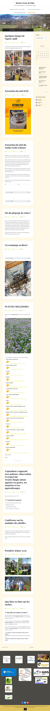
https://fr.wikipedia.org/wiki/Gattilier (16, 422)
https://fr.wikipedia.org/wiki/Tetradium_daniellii (18, 398)
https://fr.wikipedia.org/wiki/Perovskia (16, 445)
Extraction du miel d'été (40, 101)
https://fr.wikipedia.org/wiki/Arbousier (17, 375)
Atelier (24, 42)
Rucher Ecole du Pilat (25, 3)
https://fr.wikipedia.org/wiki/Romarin (16, 369)
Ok (25, 709)
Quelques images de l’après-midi (15, 37)
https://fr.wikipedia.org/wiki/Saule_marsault (17, 363)
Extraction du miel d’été (17, 90)
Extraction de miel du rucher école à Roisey (15, 146)
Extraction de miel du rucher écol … (42, 104)
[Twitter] (25, 702)
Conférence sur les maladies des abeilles (15, 521)
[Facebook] (22, 702)
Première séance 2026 (16, 550)
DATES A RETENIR (31, 12)
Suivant (31, 647)
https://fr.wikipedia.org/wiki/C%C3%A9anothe (18, 433)
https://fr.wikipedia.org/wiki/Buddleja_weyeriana (18, 410)
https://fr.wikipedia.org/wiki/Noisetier (16, 380)
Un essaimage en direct (16, 245)
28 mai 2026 (16, 151)
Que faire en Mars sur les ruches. (17, 603)
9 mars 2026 (16, 608)
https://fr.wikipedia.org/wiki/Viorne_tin (17, 427)
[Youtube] (27, 702)
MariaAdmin (8, 42)
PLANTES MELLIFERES (17, 306)
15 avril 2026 (16, 492)
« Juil (36, 62)
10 (36, 53)
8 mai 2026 (16, 249)
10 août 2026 (16, 42)
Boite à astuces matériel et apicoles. (34, 9)
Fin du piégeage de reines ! (18, 212)
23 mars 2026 (16, 554)
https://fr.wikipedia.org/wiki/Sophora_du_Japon (18, 386)
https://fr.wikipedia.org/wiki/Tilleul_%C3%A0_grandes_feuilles (17, 452)
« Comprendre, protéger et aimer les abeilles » (17, 9)
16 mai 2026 (16, 216)
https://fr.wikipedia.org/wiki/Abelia (16, 404)
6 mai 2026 (16, 310)
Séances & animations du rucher (19, 12)
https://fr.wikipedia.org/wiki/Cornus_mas (17, 392)
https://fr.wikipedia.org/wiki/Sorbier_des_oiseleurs (19, 439)
